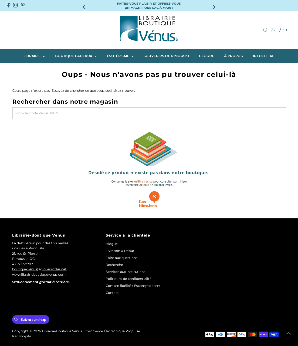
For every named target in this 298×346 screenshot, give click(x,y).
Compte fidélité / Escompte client (133, 286)
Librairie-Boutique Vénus (62, 331)
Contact (112, 293)
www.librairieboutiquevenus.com (39, 274)
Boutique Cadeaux (74, 56)
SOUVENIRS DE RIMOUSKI (166, 56)
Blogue (206, 56)
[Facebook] (8, 5)
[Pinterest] (23, 5)
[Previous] (84, 5)
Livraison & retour (120, 251)
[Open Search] (265, 30)
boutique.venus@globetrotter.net (39, 269)
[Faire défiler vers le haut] (288, 333)
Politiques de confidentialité (128, 279)
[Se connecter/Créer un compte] (273, 30)
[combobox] (149, 113)
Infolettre (263, 56)
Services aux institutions (125, 272)
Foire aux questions (121, 258)
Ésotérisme (118, 56)
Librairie (33, 56)
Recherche (114, 265)
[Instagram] (15, 5)
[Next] (213, 5)
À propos (233, 56)
